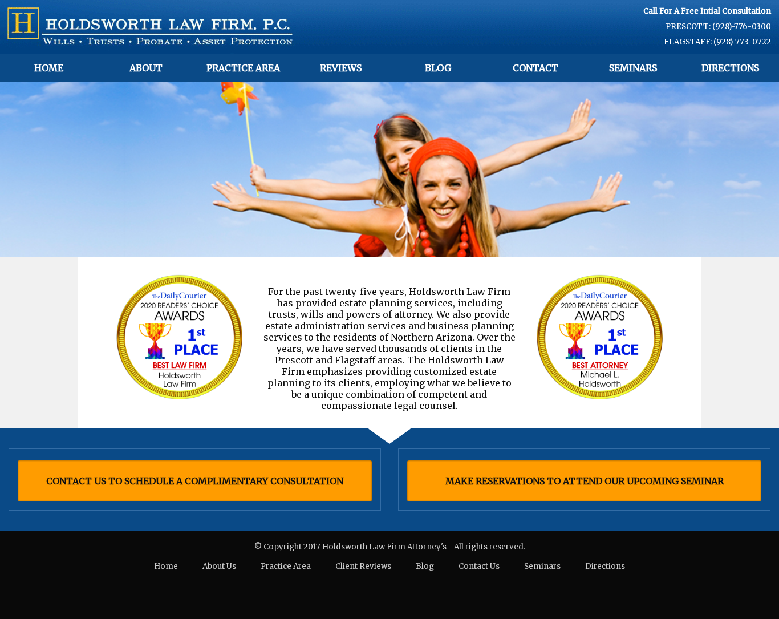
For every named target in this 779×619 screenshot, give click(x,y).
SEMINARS (633, 68)
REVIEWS (341, 68)
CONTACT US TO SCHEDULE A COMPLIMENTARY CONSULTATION (194, 481)
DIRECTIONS (730, 68)
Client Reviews (363, 566)
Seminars (542, 566)
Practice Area (286, 566)
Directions (605, 566)
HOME (48, 68)
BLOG (438, 68)
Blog (425, 566)
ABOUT (146, 68)
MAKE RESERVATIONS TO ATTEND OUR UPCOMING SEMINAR (584, 481)
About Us (219, 566)
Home (166, 566)
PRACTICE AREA (243, 68)
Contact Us (479, 566)
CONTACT (535, 68)
